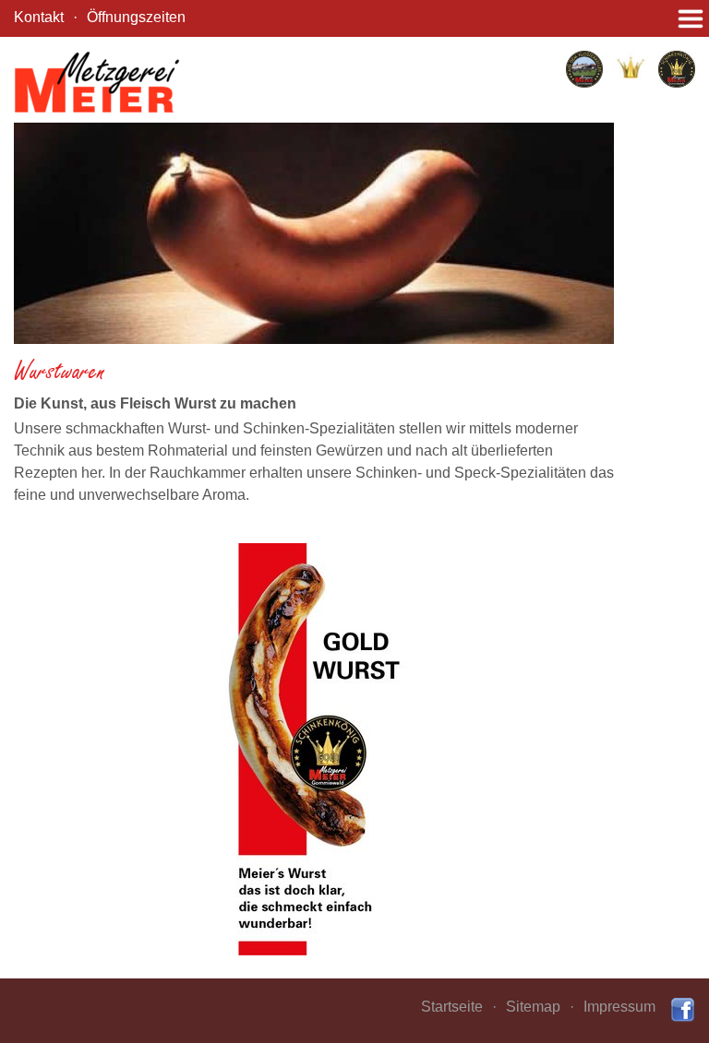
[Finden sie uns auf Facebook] (682, 1010)
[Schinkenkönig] (676, 69)
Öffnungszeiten (136, 17)
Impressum (619, 1006)
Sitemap (533, 1006)
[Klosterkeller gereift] (584, 69)
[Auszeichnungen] (630, 66)
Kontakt (39, 17)
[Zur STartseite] (97, 82)
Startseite (452, 1006)
